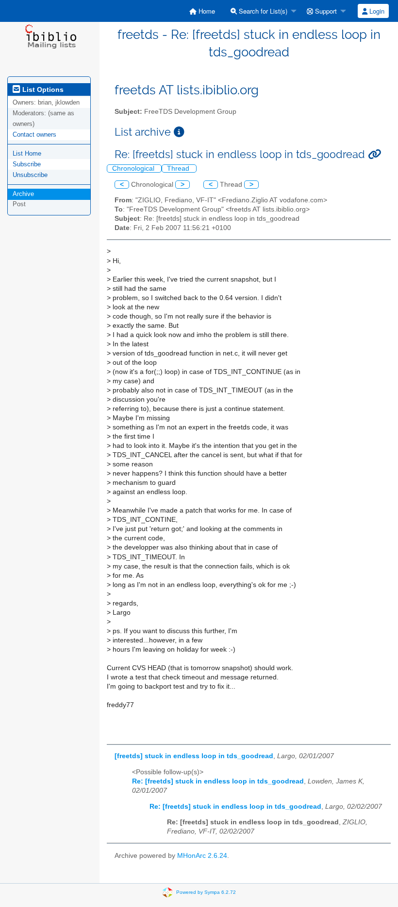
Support (325, 11)
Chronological (134, 168)
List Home (27, 153)
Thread (179, 168)
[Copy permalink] (374, 154)
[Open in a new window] (179, 132)
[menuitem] (202, 11)
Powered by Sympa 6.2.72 (206, 892)
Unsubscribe (30, 174)
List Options (42, 89)
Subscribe (27, 164)
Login (375, 11)
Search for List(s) (262, 11)
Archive (23, 193)
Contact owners (34, 134)
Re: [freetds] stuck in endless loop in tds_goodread (218, 781)
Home (206, 11)
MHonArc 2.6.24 (202, 855)
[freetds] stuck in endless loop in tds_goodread (194, 756)
